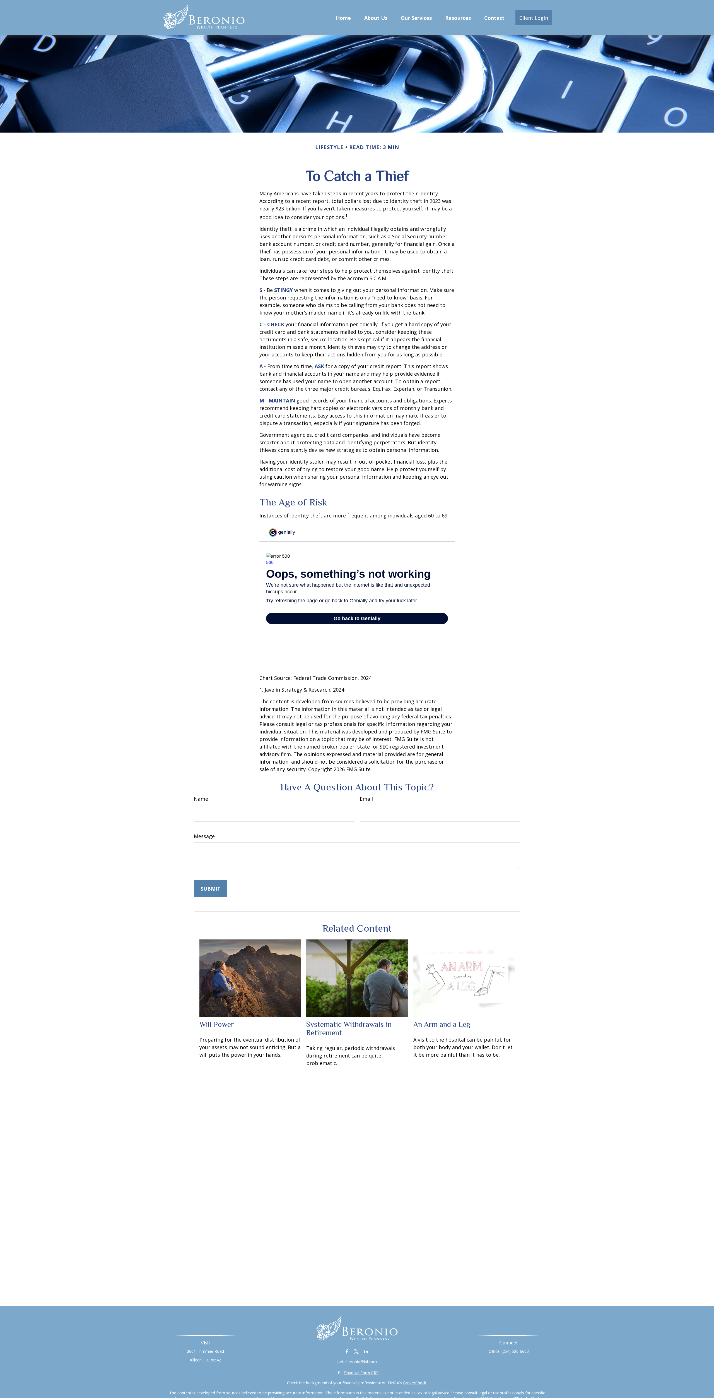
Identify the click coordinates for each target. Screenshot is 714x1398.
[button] (343, 17)
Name (201, 798)
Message (204, 836)
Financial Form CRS (361, 1372)
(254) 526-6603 (515, 1351)
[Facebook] (347, 1351)
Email (366, 798)
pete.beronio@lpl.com (357, 1361)
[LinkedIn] (366, 1351)
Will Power (216, 1024)
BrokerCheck (414, 1382)
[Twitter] (356, 1351)
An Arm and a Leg (441, 1024)
